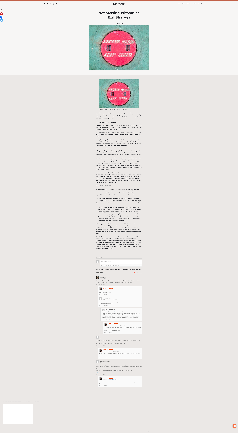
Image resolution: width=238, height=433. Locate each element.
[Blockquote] (112, 265)
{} (116, 265)
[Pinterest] (1, 13)
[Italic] (103, 265)
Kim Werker (119, 4)
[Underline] (105, 265)
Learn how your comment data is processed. (129, 269)
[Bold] (101, 265)
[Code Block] (113, 265)
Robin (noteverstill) (105, 277)
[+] (118, 265)
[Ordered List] (108, 265)
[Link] (115, 265)
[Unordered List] (110, 265)
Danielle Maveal (133, 158)
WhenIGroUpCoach (113, 311)
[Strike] (106, 265)
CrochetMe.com (120, 141)
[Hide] (0, 23)
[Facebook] (1, 17)
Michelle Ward (127, 162)
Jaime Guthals (103, 337)
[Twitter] (1, 20)
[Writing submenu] (191, 3)
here (108, 169)
